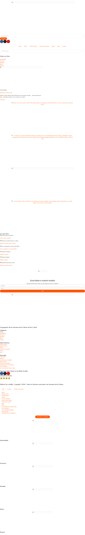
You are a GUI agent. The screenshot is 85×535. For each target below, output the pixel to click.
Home (20, 46)
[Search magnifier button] (84, 36)
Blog (59, 46)
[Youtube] (8, 41)
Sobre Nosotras (33, 46)
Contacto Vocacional (44, 46)
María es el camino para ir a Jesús (7, 243)
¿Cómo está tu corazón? (5, 238)
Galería (53, 46)
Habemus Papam (4, 260)
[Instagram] (5, 41)
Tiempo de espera (4, 254)
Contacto (64, 46)
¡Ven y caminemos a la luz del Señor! (8, 249)
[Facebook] (1, 41)
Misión (25, 46)
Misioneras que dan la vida (6, 92)
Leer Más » (2, 99)
